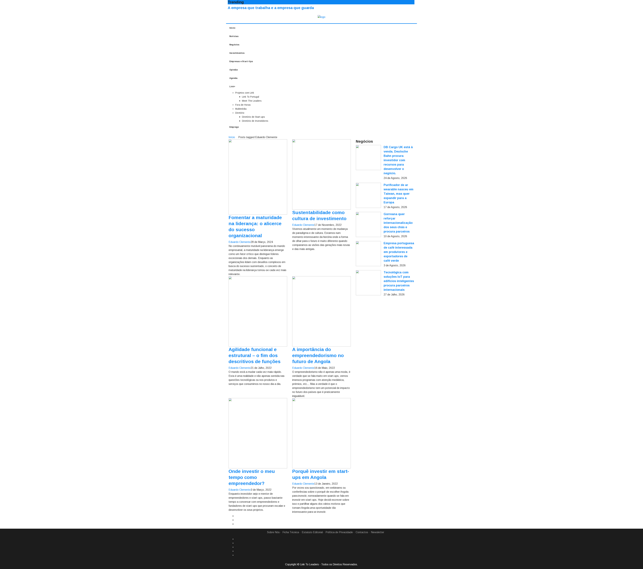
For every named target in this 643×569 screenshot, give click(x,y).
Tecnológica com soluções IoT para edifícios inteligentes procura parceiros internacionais (399, 281)
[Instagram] (237, 551)
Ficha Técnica (290, 532)
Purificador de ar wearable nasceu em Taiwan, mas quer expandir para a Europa (398, 193)
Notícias (234, 36)
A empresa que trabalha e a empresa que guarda (271, 8)
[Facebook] (237, 539)
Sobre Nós (273, 532)
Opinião (233, 70)
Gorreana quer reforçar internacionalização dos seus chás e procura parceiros (398, 222)
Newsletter (377, 532)
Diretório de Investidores (255, 121)
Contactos (362, 532)
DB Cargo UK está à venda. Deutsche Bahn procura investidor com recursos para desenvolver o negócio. (398, 160)
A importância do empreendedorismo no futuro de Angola (318, 355)
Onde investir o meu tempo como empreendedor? (252, 477)
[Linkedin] (237, 543)
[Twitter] (237, 547)
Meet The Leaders (252, 100)
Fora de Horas (243, 104)
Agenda (233, 78)
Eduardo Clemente (240, 242)
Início (232, 28)
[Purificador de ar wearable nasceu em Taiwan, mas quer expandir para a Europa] (368, 195)
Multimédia (240, 108)
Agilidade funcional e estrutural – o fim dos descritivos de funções (254, 355)
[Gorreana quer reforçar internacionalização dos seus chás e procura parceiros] (368, 224)
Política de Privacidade (339, 532)
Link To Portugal (250, 96)
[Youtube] (237, 555)
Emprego (234, 127)
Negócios (234, 45)
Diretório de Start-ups (253, 117)
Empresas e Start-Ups (241, 61)
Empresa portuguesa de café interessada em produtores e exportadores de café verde (399, 252)
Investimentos (237, 53)
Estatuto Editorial (312, 532)
